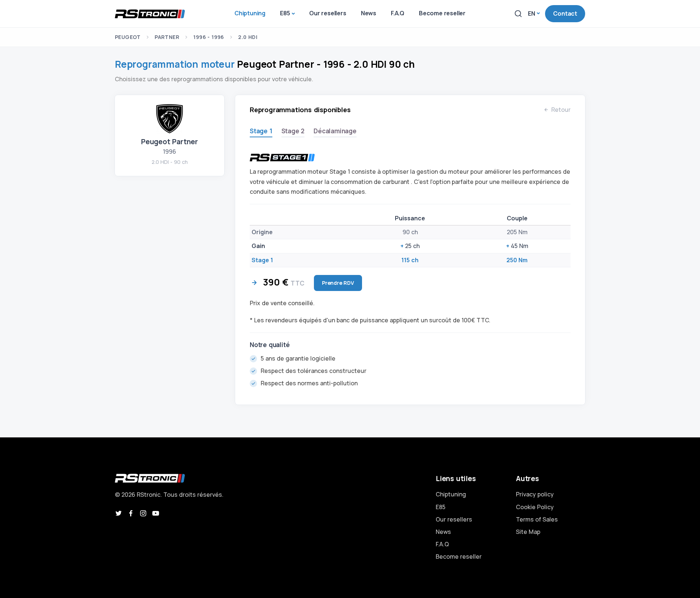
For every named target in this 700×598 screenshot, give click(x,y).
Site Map (528, 532)
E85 (441, 507)
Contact (565, 13)
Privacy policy (535, 494)
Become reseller (459, 556)
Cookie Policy (535, 507)
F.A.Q (442, 544)
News (443, 532)
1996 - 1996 (208, 37)
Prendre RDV (338, 282)
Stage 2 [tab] (293, 131)
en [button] (531, 13)
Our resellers (454, 519)
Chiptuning (451, 494)
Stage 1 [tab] (261, 131)
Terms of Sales (537, 519)
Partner (167, 37)
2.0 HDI (247, 37)
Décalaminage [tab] (335, 131)
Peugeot (128, 37)
